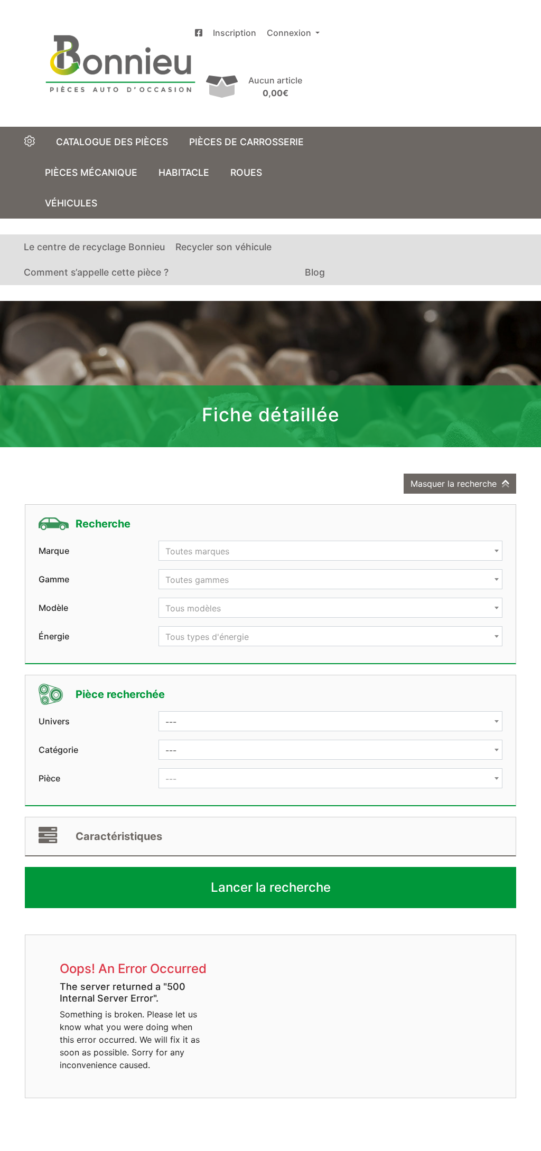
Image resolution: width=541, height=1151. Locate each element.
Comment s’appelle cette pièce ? (96, 272)
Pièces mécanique (91, 172)
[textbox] (330, 551)
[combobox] (330, 551)
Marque (54, 550)
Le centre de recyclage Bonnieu (94, 246)
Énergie (54, 636)
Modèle (53, 607)
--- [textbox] (170, 721)
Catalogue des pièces (112, 141)
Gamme (54, 579)
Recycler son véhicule (223, 246)
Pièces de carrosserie (246, 141)
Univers (54, 721)
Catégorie (58, 749)
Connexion (290, 32)
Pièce (49, 778)
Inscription (234, 32)
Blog (315, 272)
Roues (246, 172)
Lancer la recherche (271, 887)
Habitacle (183, 172)
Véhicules (71, 203)
